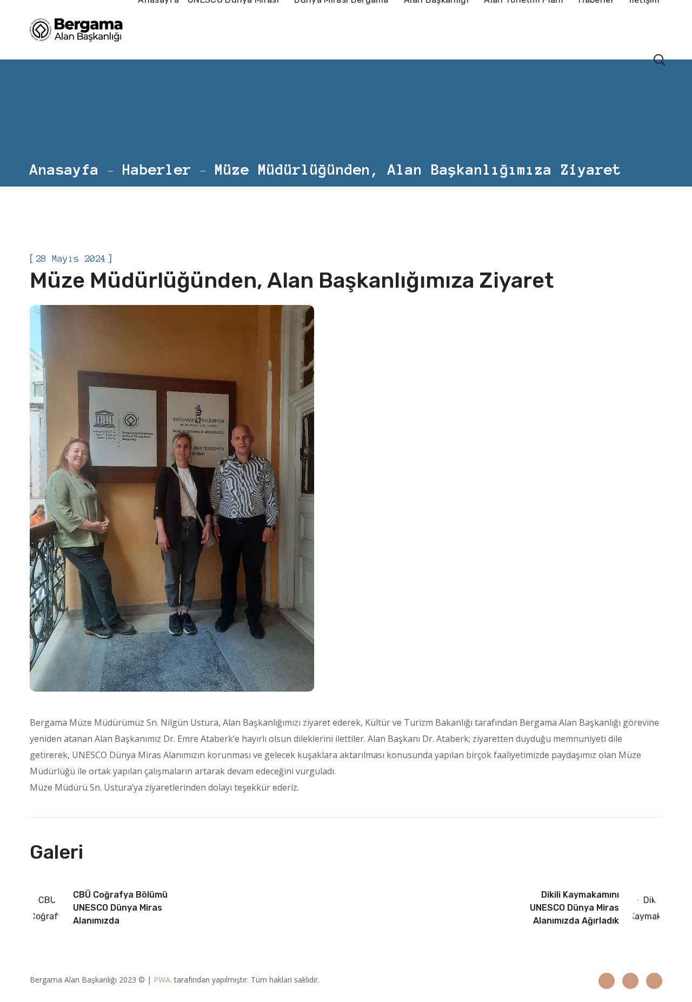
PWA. (163, 979)
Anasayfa (64, 169)
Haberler (156, 169)
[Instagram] (630, 981)
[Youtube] (654, 981)
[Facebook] (606, 981)
